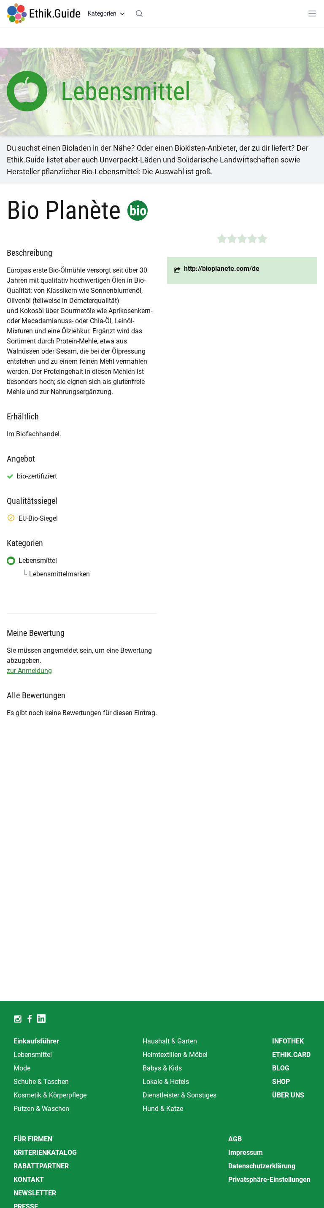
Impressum (245, 1153)
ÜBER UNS (288, 1095)
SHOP (281, 1082)
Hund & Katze (163, 1109)
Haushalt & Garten (170, 1041)
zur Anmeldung (29, 671)
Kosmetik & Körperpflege (50, 1095)
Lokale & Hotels (166, 1082)
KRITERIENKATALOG (45, 1153)
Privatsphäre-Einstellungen (269, 1180)
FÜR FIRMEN (33, 1139)
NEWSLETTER (35, 1193)
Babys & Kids (162, 1068)
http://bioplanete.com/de (221, 269)
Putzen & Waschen (41, 1109)
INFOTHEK (288, 1041)
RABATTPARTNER (41, 1166)
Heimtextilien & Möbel (175, 1055)
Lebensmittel (33, 1055)
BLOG (280, 1068)
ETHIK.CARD (291, 1055)
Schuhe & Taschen (41, 1082)
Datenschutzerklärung (261, 1166)
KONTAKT (29, 1180)
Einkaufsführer (36, 1041)
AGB (235, 1139)
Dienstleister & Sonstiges (179, 1095)
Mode (22, 1068)
